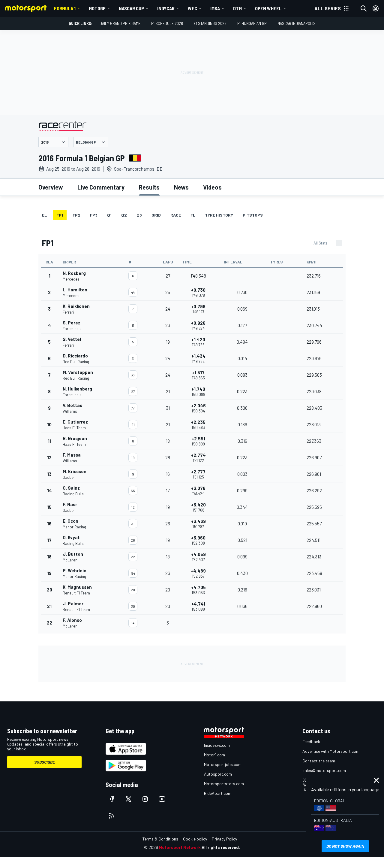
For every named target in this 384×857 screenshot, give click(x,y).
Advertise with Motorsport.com (330, 751)
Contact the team (318, 760)
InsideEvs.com (217, 745)
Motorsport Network (180, 847)
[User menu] (376, 8)
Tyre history (219, 214)
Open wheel (268, 8)
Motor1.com (214, 754)
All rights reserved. (221, 847)
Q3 (139, 214)
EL (44, 214)
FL (192, 214)
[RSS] (112, 816)
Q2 (124, 214)
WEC (192, 8)
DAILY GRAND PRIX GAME (120, 23)
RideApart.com (217, 793)
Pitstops (253, 214)
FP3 (94, 214)
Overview (50, 187)
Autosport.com (218, 773)
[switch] (328, 243)
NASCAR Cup (131, 8)
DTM (237, 8)
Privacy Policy (224, 838)
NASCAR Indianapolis (297, 23)
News (181, 187)
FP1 (59, 214)
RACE (175, 214)
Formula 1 (65, 8)
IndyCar (166, 8)
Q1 (109, 214)
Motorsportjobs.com (223, 764)
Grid (156, 214)
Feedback (311, 741)
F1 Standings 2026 (210, 23)
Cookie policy (195, 838)
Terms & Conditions (160, 838)
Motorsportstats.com (224, 783)
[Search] (364, 8)
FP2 (76, 214)
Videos (212, 187)
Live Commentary (100, 187)
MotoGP (97, 8)
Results (149, 187)
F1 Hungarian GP (252, 23)
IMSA (215, 8)
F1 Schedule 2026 (167, 23)
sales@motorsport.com (324, 770)
